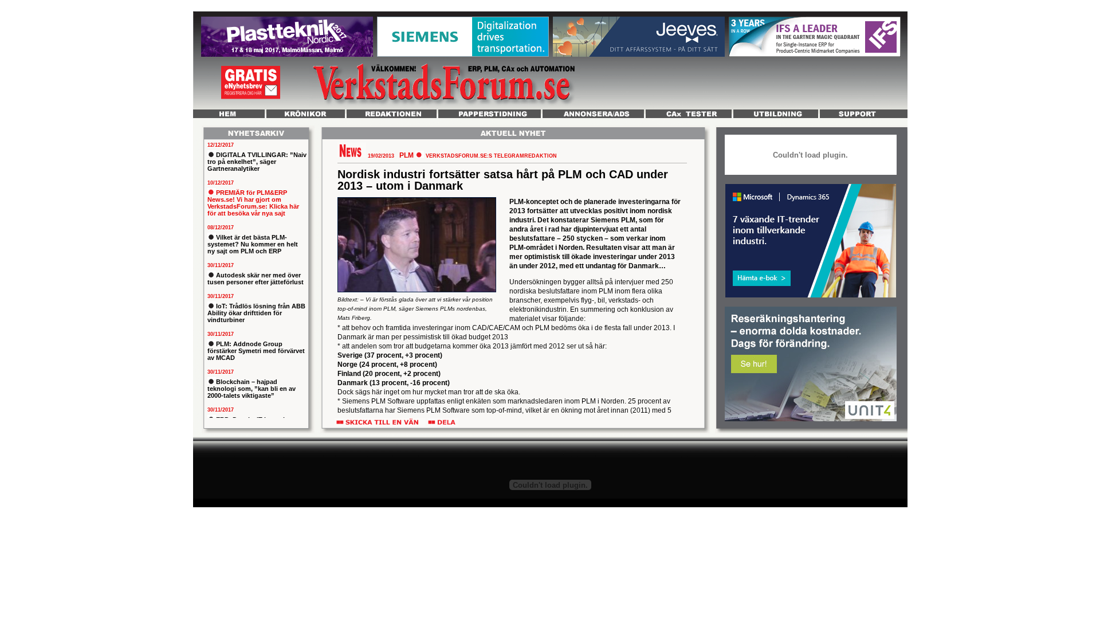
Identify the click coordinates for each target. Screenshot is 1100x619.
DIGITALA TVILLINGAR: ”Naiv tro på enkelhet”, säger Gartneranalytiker (257, 161)
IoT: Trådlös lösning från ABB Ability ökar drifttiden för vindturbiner (256, 313)
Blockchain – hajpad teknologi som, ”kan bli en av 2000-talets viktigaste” (251, 388)
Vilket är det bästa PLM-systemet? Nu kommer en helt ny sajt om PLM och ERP (252, 244)
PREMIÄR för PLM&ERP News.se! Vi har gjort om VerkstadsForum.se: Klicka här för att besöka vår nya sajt (253, 203)
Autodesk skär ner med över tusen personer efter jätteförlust (255, 278)
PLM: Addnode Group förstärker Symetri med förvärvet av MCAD (256, 350)
